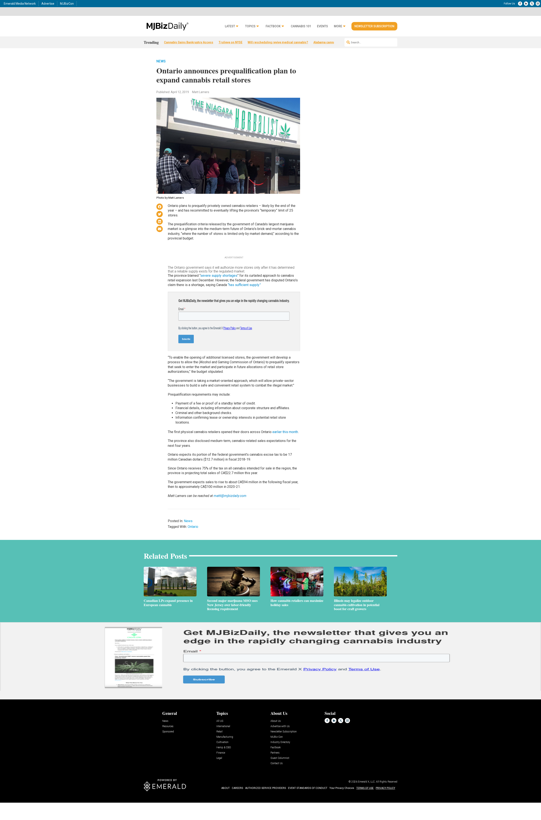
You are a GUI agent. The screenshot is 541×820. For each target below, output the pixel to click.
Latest (230, 26)
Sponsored (168, 731)
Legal (219, 758)
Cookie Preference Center (43, 803)
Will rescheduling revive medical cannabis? (278, 42)
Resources (168, 726)
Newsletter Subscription (374, 26)
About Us (275, 721)
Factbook (273, 26)
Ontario (193, 527)
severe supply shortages (218, 276)
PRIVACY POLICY (385, 788)
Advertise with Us (280, 726)
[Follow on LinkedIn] (526, 3)
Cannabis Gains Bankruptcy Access (188, 42)
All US (219, 721)
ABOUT (225, 788)
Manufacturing (224, 737)
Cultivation (222, 742)
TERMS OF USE (365, 788)
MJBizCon (67, 3)
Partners (275, 752)
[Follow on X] (532, 3)
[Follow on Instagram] (538, 3)
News (161, 61)
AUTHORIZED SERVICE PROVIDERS (265, 788)
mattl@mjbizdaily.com (230, 496)
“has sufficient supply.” (244, 285)
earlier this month (285, 432)
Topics (250, 26)
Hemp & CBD (223, 747)
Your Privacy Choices (341, 788)
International (223, 726)
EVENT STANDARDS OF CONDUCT (307, 788)
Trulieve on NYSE (230, 42)
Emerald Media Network (20, 3)
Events (322, 26)
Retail (219, 731)
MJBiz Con (276, 737)
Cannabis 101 (301, 26)
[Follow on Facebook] (520, 3)
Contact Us (276, 763)
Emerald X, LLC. (366, 781)
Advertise (47, 3)
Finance (220, 752)
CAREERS (237, 788)
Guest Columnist (279, 758)
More (338, 26)
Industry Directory (280, 742)
